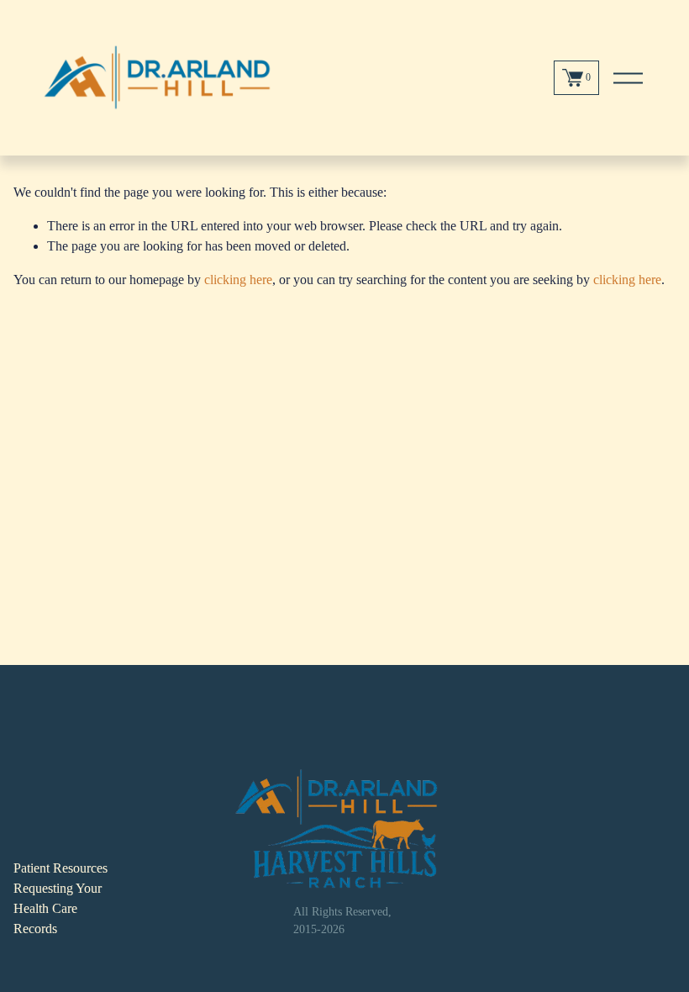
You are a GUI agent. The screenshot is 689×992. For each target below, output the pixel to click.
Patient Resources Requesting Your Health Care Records (60, 898)
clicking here (238, 279)
